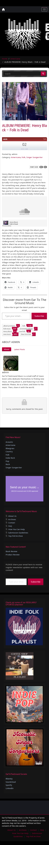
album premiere (9, 326)
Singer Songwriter (34, 157)
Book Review (11, 551)
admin (5, 372)
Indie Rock (10, 458)
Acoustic (9, 442)
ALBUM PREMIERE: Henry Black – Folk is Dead (24, 127)
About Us (12, 516)
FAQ (10, 526)
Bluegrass (10, 448)
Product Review (12, 554)
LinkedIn (9, 788)
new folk (22, 331)
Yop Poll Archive (15, 536)
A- (45, 167)
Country (9, 451)
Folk (23, 157)
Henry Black (7, 331)
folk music (7, 329)
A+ (41, 167)
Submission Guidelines (18, 532)
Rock (8, 464)
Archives (12, 519)
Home (4, 58)
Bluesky (9, 778)
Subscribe (39, 316)
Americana (15, 58)
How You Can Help (16, 529)
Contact (11, 522)
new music (7, 334)
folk (23, 326)
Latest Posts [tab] (19, 349)
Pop (7, 461)
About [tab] (6, 349)
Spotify (9, 785)
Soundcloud (11, 782)
